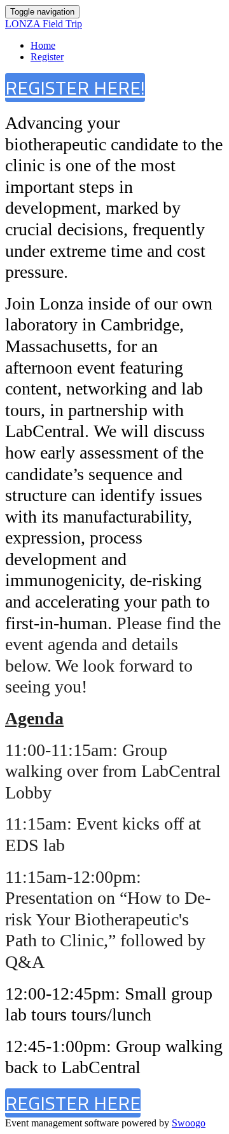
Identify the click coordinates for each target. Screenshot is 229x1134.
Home (43, 45)
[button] (75, 87)
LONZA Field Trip (43, 23)
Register (47, 56)
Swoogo (188, 1123)
